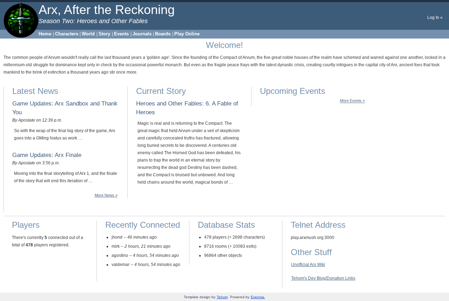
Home (45, 33)
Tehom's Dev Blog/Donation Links (323, 278)
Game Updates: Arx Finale (46, 154)
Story (104, 33)
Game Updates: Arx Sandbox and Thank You (65, 108)
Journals (142, 33)
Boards (162, 33)
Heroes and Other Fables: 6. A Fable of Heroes (187, 108)
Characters (66, 33)
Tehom (222, 297)
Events (121, 33)
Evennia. (258, 297)
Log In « (435, 17)
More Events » (352, 101)
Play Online (187, 33)
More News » (106, 195)
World (88, 33)
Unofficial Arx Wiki (308, 264)
